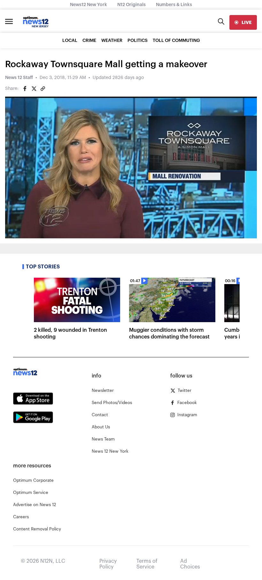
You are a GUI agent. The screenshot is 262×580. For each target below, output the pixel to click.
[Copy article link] (42, 88)
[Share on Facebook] (24, 88)
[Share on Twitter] (33, 88)
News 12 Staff (19, 77)
